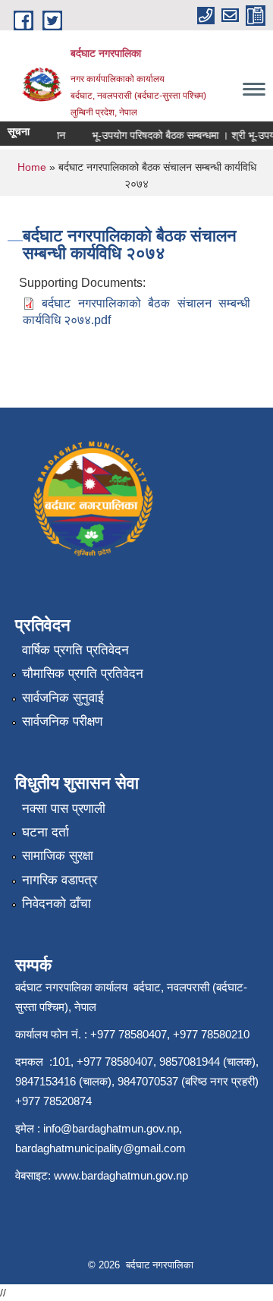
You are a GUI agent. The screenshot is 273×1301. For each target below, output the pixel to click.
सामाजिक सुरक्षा (57, 856)
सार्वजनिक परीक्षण (62, 721)
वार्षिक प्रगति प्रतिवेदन (75, 650)
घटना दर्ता (45, 832)
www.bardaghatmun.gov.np (122, 1175)
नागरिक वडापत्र (59, 880)
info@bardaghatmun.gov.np (111, 1128)
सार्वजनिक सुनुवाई (63, 698)
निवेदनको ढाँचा (56, 903)
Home (31, 167)
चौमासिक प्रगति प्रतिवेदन (82, 673)
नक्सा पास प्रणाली (63, 809)
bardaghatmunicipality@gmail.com (100, 1148)
